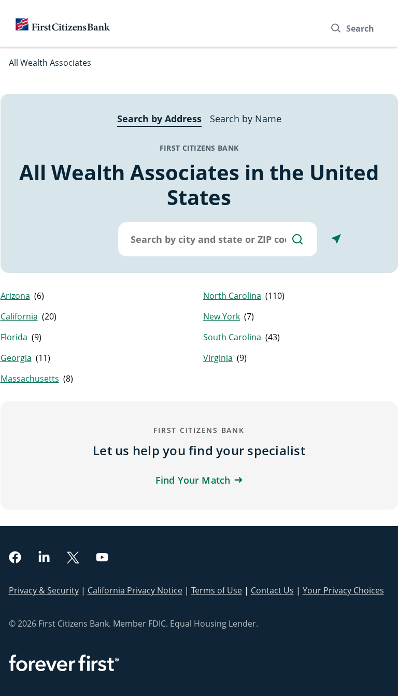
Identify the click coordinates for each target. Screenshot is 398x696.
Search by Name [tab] (245, 118)
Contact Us (272, 590)
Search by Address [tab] (159, 118)
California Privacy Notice (135, 590)
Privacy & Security (44, 590)
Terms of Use (216, 590)
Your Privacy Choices (343, 590)
